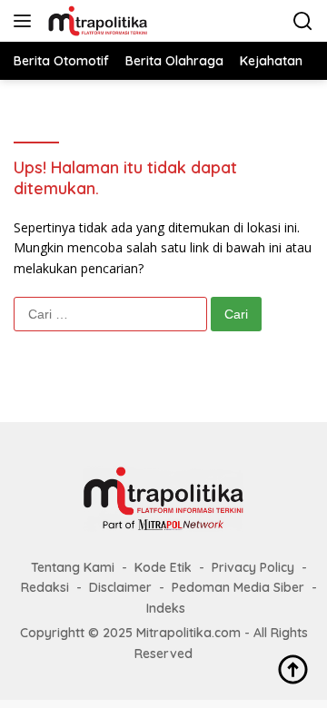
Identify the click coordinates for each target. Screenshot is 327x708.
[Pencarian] (302, 21)
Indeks (165, 608)
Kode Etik (163, 567)
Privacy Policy (253, 567)
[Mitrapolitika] (95, 20)
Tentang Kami (72, 567)
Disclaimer (120, 587)
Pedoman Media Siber (238, 587)
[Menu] (26, 20)
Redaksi (45, 587)
